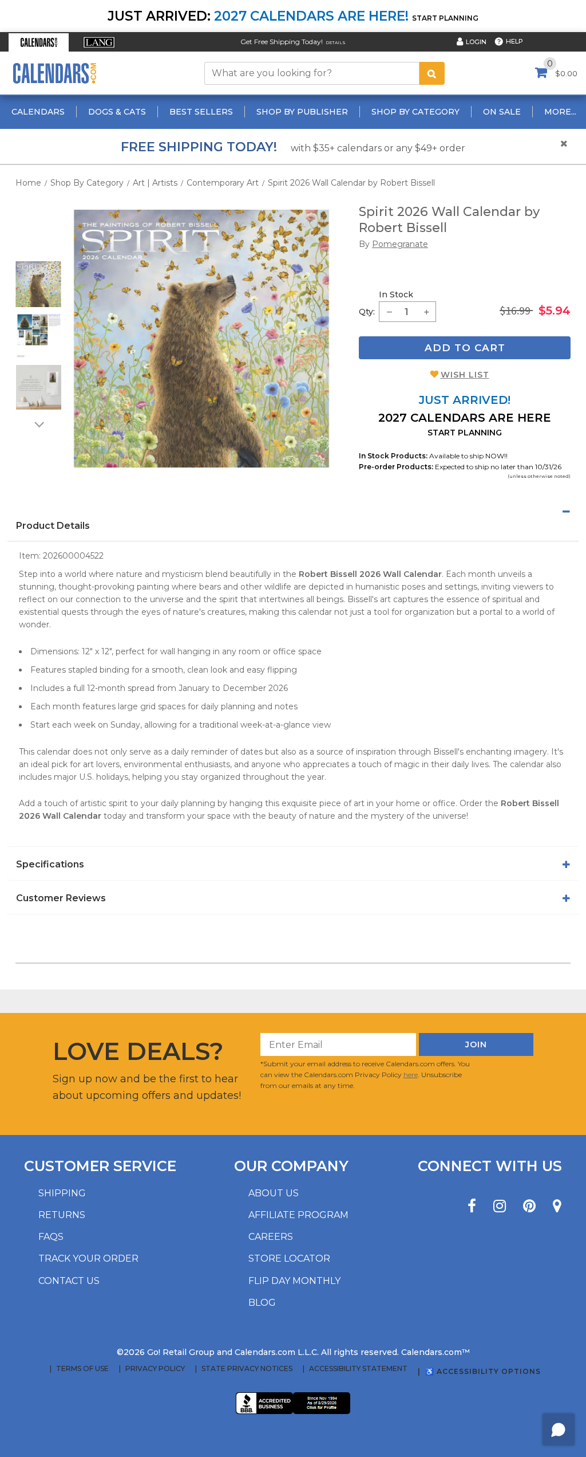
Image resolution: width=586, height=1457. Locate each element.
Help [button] (514, 41)
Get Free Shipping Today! (281, 41)
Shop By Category (415, 112)
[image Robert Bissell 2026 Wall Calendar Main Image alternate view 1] (38, 284)
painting (153, 587)
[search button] (432, 73)
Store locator (289, 1258)
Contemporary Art (223, 183)
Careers (270, 1236)
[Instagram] (499, 1206)
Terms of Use (82, 1369)
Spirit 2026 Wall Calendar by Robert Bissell (351, 183)
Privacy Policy (155, 1369)
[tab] (293, 511)
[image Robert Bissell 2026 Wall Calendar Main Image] (201, 339)
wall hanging (185, 651)
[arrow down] (38, 424)
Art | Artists (155, 183)
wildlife (277, 587)
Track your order (88, 1258)
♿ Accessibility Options (483, 1371)
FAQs (51, 1236)
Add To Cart (465, 348)
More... (560, 112)
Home (28, 183)
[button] (39, 42)
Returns (61, 1214)
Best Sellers (201, 112)
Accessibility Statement (358, 1369)
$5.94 (555, 310)
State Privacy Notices (246, 1369)
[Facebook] (472, 1206)
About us (273, 1193)
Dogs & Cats (117, 112)
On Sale (502, 112)
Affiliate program (298, 1214)
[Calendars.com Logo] (54, 73)
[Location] (557, 1206)
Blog (262, 1302)
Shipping (62, 1193)
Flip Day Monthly (294, 1280)
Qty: (367, 312)
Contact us (69, 1280)
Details (336, 42)
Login (476, 42)
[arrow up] (38, 254)
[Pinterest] (529, 1206)
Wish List (465, 375)
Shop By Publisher (302, 112)
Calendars (38, 112)
